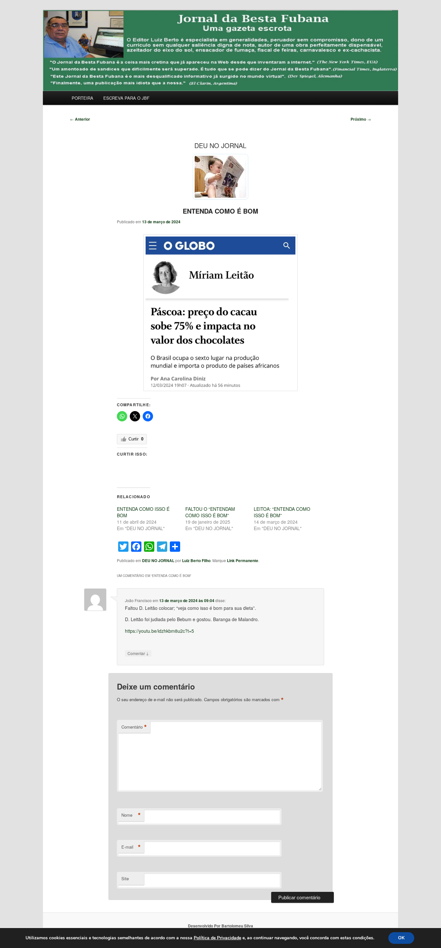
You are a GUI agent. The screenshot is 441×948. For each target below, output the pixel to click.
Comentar (138, 653)
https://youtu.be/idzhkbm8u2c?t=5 (159, 631)
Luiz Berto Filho (196, 560)
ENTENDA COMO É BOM (220, 211)
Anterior (80, 119)
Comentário (134, 727)
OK (401, 938)
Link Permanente (242, 560)
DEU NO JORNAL (158, 560)
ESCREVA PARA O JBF (126, 98)
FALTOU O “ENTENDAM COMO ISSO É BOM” (210, 512)
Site (125, 878)
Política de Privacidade (217, 938)
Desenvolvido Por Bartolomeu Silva (220, 926)
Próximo (361, 119)
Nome (131, 815)
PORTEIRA (82, 98)
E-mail (131, 847)
